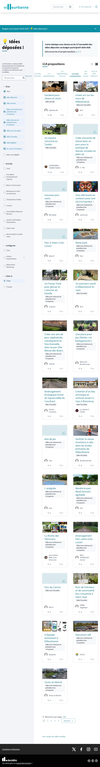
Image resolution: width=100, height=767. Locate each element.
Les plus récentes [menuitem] (37, 74)
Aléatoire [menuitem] (28, 76)
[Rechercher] (70, 6)
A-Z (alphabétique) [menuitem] (49, 74)
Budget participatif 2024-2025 (15, 28)
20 (64, 717)
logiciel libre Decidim (24, 763)
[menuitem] (14, 77)
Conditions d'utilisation (11, 749)
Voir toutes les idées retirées (53, 736)
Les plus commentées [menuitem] (75, 74)
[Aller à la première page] (19, 7)
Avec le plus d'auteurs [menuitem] (94, 73)
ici (78, 51)
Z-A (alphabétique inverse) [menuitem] (62, 73)
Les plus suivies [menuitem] (85, 73)
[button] (6, 86)
